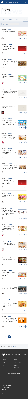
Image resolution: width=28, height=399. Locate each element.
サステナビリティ (6, 365)
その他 (16, 19)
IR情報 (16, 360)
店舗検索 (16, 365)
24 (22, 337)
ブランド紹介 (17, 362)
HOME (3, 346)
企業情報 (4, 360)
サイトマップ (4, 389)
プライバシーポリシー (6, 387)
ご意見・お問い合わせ (6, 385)
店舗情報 (9, 19)
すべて (3, 19)
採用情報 (16, 368)
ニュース (8, 346)
